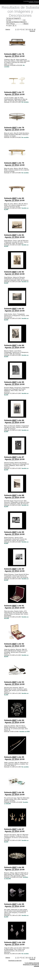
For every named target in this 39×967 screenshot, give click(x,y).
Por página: (9, 25)
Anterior (8, 29)
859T (14, 54)
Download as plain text (14, 960)
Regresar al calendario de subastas (34, 2)
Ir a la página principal (28, 1)
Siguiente (32, 31)
